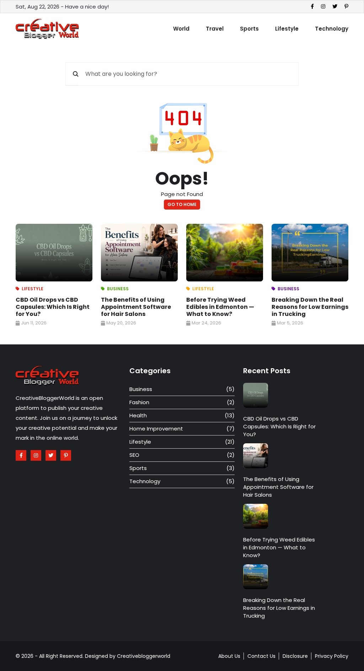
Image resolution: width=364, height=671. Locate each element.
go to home (182, 204)
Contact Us (261, 656)
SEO (134, 455)
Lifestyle (287, 28)
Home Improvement (156, 428)
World (181, 28)
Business (118, 289)
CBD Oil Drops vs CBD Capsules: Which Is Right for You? (53, 307)
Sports (249, 28)
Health (138, 415)
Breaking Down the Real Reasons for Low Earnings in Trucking (310, 307)
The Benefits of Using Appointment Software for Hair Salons (136, 307)
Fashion (139, 402)
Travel (215, 28)
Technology (331, 28)
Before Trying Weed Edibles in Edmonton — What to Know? (220, 307)
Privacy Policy (331, 656)
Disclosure (295, 656)
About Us (229, 656)
